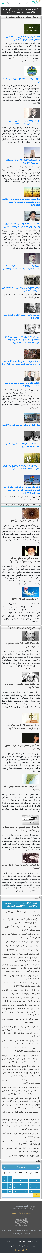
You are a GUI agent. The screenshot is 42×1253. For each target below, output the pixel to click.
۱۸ (30, 1188)
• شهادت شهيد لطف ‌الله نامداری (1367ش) (23, 950)
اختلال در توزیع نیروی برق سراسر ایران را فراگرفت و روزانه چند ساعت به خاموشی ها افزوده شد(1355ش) (21, 202)
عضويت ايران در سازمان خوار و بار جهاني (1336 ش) (21, 80)
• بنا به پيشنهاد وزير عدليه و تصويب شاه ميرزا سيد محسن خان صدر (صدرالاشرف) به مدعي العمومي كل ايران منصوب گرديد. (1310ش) (21, 1091)
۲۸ (15, 1191)
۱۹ (26, 1188)
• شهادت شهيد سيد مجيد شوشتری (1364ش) (22, 941)
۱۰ (36, 1184)
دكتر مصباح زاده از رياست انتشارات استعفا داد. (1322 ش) (22, 317)
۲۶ (26, 1191)
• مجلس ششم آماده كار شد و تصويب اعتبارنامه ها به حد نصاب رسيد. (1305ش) (21, 1049)
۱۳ (20, 1184)
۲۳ (5, 1188)
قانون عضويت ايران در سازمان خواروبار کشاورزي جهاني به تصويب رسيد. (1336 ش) (21, 467)
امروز (38, 897)
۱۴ (15, 1184)
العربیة (18, 1246)
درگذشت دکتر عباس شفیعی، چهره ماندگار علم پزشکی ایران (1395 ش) (22, 385)
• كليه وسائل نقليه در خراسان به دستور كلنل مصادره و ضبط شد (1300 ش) (21, 1042)
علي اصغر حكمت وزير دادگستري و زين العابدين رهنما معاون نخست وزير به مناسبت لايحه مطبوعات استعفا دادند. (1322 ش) (22, 339)
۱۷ (36, 1188)
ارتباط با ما (22, 1241)
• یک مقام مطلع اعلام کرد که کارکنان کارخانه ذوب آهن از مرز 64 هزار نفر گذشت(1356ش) (21, 999)
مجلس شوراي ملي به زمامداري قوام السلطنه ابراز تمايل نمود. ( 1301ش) (21, 289)
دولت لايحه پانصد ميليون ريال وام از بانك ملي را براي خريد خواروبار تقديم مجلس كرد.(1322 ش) (21, 363)
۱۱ (30, 1184)
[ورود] (23, 1250)
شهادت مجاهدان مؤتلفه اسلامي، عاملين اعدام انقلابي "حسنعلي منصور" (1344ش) (22, 122)
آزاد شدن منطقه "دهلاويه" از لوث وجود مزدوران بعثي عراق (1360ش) (22, 161)
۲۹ (10, 1191)
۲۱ (15, 1188)
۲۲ (10, 1188)
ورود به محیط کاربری (28, 1246)
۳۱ (36, 1195)
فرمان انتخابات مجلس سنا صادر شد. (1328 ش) (21, 425)
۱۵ (10, 1184)
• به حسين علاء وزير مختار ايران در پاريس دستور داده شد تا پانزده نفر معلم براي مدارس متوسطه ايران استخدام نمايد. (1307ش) (21, 1059)
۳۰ (5, 1191)
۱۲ (26, 1184)
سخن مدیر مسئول (32, 1241)
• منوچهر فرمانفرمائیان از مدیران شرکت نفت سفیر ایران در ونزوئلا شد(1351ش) (21, 984)
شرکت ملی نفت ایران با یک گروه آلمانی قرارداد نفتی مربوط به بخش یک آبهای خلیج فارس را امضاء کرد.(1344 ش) (22, 490)
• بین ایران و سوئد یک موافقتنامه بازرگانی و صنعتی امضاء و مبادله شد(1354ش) (21, 992)
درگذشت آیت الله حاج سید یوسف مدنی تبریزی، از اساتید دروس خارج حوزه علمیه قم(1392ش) (21, 225)
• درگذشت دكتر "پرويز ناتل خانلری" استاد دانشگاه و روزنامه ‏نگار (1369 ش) (21, 921)
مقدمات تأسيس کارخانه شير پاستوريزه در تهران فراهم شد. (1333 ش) (22, 445)
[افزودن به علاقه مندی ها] (15, 1250)
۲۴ (36, 1191)
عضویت (8, 1241)
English (11, 1246)
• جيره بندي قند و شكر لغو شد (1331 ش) (24, 1155)
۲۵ (31, 1191)
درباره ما (14, 1241)
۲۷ (20, 1191)
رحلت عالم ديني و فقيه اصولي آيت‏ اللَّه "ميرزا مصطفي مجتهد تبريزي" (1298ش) (23, 38)
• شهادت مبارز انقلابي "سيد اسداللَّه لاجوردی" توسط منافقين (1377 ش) (21, 928)
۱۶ (4, 1184)
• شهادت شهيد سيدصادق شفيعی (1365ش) (23, 946)
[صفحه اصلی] (26, 1250)
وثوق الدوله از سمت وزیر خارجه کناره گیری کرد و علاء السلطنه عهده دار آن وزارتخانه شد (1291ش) (21, 267)
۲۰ (20, 1188)
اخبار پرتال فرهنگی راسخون (21, 1213)
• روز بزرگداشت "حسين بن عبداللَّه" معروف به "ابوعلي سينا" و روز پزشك (21, 936)
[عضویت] (19, 1250)
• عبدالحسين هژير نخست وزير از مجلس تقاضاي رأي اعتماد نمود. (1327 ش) (21, 1142)
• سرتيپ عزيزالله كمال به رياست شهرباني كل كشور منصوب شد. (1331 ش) (21, 1150)
